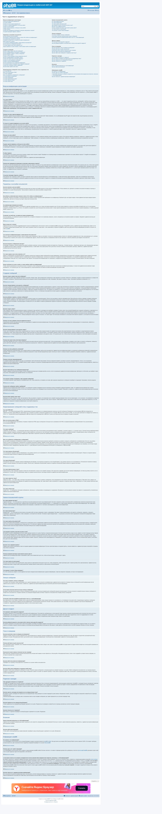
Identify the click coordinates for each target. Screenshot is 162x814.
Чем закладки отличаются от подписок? (60, 57)
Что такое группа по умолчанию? (59, 29)
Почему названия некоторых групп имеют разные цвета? (64, 27)
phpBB (7, 228)
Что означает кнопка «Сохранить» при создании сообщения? (16, 63)
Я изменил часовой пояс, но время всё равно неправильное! (16, 40)
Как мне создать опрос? (8, 54)
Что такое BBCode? (7, 71)
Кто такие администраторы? (58, 21)
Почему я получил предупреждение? (11, 61)
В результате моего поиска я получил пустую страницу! (64, 50)
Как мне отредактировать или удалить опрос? (13, 57)
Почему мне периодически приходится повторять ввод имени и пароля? (18, 30)
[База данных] (10, 5)
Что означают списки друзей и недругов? (61, 41)
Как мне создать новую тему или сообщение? (13, 50)
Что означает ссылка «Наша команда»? (60, 30)
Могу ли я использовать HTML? (10, 72)
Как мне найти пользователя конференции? (61, 51)
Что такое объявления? (8, 77)
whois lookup (94, 759)
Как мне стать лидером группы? (59, 26)
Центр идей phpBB (82, 750)
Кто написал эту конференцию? (58, 71)
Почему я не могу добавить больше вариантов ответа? (15, 56)
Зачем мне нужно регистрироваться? (11, 21)
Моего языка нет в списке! (9, 41)
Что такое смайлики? (7, 73)
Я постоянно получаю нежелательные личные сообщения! (64, 36)
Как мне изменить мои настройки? (10, 36)
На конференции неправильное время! (11, 38)
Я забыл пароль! (6, 29)
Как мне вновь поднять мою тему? (10, 66)
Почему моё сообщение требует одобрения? (13, 65)
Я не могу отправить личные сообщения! (61, 34)
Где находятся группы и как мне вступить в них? (62, 25)
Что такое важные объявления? (10, 76)
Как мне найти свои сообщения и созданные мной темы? (64, 52)
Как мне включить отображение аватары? (12, 43)
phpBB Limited (47, 741)
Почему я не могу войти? (8, 26)
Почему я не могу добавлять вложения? (12, 60)
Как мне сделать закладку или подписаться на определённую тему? (66, 58)
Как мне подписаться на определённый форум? (62, 59)
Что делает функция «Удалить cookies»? (12, 31)
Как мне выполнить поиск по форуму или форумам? (63, 47)
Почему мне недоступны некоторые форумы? (13, 58)
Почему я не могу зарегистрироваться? (11, 23)
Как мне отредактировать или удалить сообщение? (14, 52)
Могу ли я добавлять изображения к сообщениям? (14, 74)
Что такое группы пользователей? (59, 23)
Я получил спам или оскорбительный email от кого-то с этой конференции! (68, 37)
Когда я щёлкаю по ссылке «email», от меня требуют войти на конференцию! (19, 46)
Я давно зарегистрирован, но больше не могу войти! (14, 27)
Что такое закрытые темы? (9, 80)
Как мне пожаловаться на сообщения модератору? (14, 62)
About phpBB (47, 742)
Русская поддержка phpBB (51, 800)
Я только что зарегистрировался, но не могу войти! (14, 25)
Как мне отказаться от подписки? (59, 61)
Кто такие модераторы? (57, 22)
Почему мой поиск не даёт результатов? (60, 48)
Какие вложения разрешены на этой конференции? (63, 65)
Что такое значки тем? (8, 81)
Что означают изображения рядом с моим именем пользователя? (17, 42)
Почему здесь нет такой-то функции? (60, 72)
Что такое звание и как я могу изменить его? (12, 45)
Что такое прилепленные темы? (10, 78)
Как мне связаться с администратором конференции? (63, 76)
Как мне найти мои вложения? (58, 66)
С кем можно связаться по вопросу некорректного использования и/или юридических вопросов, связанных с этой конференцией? (75, 74)
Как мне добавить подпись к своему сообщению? (13, 53)
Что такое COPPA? (7, 22)
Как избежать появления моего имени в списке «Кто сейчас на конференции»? (20, 37)
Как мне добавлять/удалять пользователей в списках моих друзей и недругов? (69, 43)
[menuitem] (10, 10)
